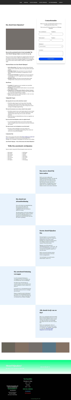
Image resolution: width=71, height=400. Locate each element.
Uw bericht (41, 50)
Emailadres (53, 31)
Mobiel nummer (42, 37)
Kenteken (53, 37)
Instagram (28, 393)
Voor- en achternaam (42, 31)
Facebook (27, 391)
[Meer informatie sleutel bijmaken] (53, 285)
